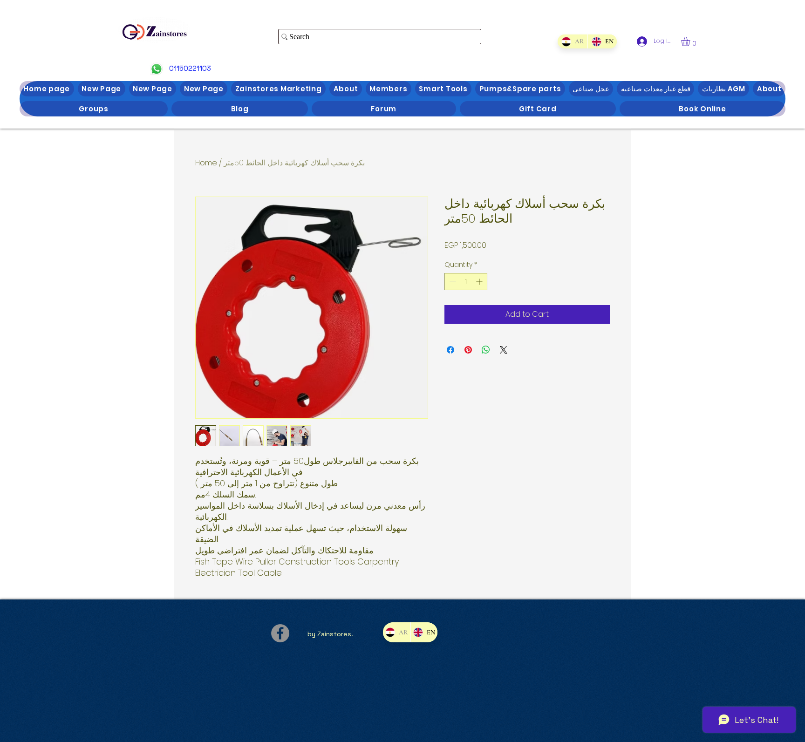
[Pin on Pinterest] (468, 349)
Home (206, 162)
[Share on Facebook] (450, 349)
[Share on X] (503, 349)
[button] (691, 41)
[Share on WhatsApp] (485, 349)
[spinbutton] (465, 281)
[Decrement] (451, 281)
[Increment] (480, 281)
